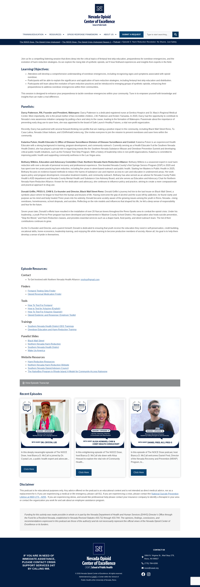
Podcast (116, 42)
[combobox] (158, 34)
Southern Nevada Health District (43, 347)
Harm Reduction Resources (41, 362)
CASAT (94, 577)
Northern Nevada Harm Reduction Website (48, 365)
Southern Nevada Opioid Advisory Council (48, 368)
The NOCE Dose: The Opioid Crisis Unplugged (40, 42)
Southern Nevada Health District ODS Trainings (51, 326)
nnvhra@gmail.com (90, 279)
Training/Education (33, 34)
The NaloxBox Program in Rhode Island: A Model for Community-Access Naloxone (67, 371)
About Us (108, 34)
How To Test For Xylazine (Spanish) (45, 312)
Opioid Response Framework (82, 34)
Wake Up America (36, 350)
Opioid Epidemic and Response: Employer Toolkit (52, 315)
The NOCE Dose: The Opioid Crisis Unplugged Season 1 (86, 42)
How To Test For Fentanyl (40, 305)
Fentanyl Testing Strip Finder (42, 291)
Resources (55, 34)
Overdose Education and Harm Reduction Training (52, 329)
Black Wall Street (36, 341)
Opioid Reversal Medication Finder (44, 294)
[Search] (175, 34)
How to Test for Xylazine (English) (44, 308)
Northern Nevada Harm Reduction (44, 344)
